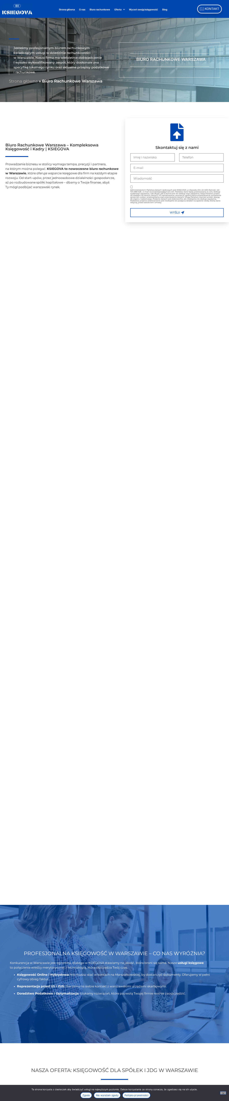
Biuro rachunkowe (100, 9)
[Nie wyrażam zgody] (223, 1093)
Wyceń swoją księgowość (143, 9)
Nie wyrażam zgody (107, 1095)
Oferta (117, 9)
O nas (82, 9)
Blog (164, 9)
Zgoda (86, 1095)
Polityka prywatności (136, 1095)
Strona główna (67, 9)
